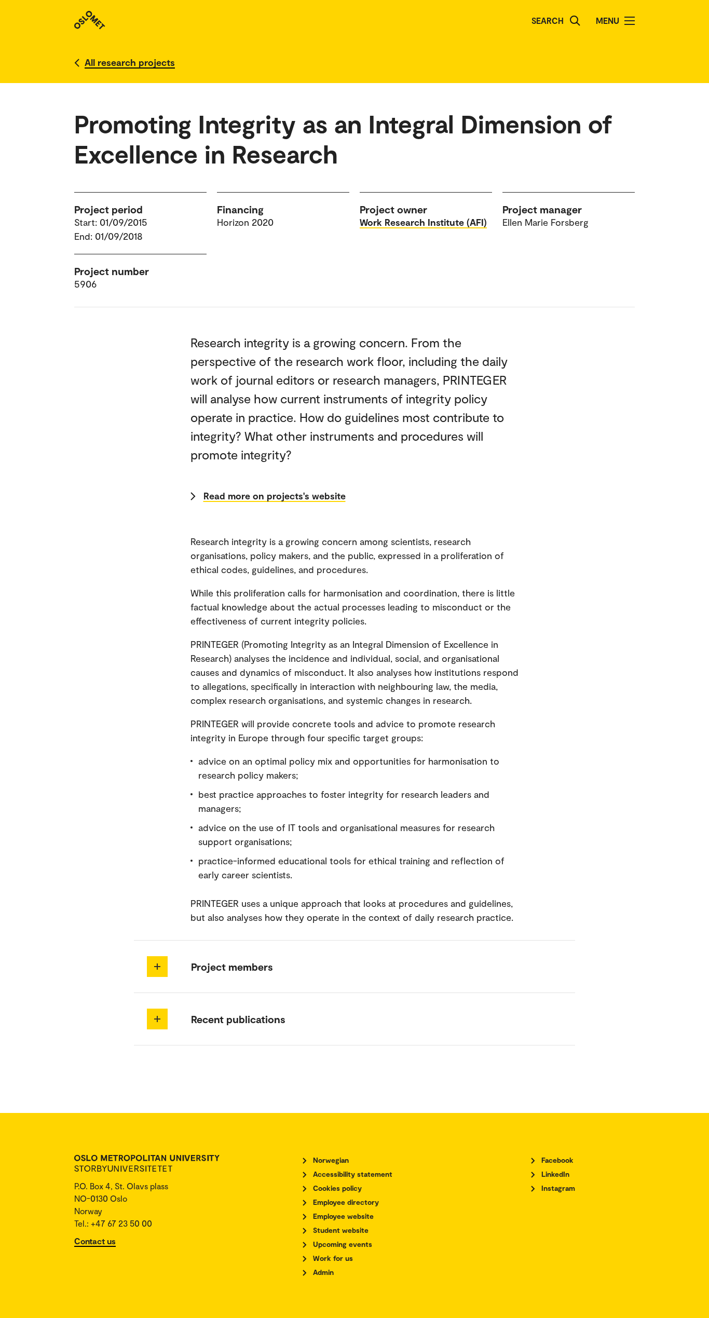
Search (547, 20)
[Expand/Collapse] (157, 966)
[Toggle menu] (629, 21)
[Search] (575, 21)
